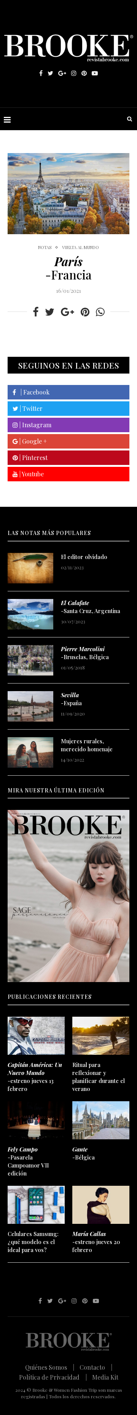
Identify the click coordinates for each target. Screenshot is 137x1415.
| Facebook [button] (32, 392)
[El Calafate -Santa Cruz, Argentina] (30, 614)
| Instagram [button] (34, 425)
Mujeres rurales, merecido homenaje (87, 745)
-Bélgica (83, 1153)
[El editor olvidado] (30, 568)
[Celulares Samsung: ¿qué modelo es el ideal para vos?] (36, 1205)
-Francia (68, 268)
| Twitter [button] (30, 408)
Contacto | (96, 1367)
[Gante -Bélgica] (100, 1120)
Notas (44, 247)
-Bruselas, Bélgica (85, 653)
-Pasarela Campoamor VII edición (28, 1161)
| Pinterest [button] (33, 458)
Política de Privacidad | (53, 1377)
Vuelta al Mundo (80, 247)
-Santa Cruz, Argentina (90, 607)
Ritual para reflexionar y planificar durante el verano (98, 1076)
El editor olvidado (84, 557)
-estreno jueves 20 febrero (96, 1242)
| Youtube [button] (31, 474)
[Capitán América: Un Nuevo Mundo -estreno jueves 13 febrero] (36, 1036)
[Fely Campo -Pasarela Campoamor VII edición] (36, 1120)
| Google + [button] (32, 441)
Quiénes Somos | (49, 1367)
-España (71, 699)
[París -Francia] (68, 193)
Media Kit (105, 1377)
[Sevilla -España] (30, 706)
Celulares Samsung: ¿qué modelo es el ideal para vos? (33, 1242)
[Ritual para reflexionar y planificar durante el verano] (100, 1036)
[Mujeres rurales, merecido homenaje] (30, 752)
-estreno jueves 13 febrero (35, 1076)
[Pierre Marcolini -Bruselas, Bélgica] (30, 660)
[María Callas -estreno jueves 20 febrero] (100, 1205)
